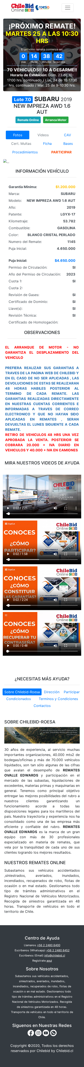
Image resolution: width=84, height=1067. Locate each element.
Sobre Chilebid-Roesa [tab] (22, 692)
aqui (49, 960)
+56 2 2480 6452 (58, 950)
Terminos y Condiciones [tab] (58, 699)
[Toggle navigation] (68, 7)
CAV (67, 135)
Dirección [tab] (51, 692)
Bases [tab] (68, 143)
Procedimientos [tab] (25, 152)
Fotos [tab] (17, 135)
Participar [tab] (72, 692)
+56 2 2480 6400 (48, 945)
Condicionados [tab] (18, 699)
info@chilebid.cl (54, 955)
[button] (9, 162)
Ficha (47, 143)
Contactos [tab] (42, 705)
